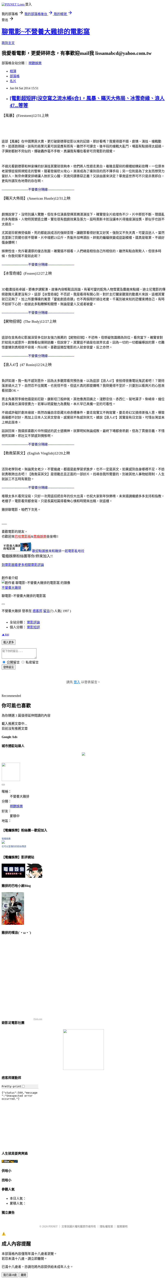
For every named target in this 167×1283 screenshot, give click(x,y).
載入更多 (8, 642)
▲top (5, 634)
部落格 (15, 76)
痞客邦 (37, 611)
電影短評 (33, 627)
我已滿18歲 (10, 1274)
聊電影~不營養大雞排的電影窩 (46, 31)
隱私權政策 (106, 1226)
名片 (13, 81)
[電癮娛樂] (3, 842)
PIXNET (53, 1226)
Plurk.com (38, 1019)
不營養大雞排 (11, 587)
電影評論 (33, 622)
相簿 (13, 71)
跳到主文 (8, 43)
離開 (23, 1274)
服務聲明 (122, 1226)
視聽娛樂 (35, 63)
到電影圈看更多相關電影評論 (23, 565)
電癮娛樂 (6, 839)
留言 (46, 611)
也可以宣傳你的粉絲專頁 (14, 846)
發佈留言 (8, 667)
